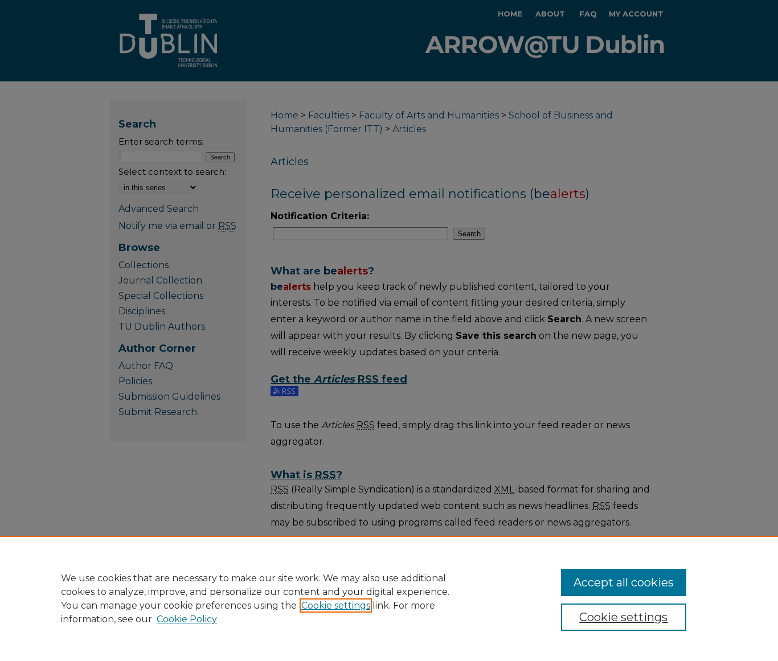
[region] (389, 598)
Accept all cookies (624, 582)
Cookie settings (335, 605)
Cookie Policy (187, 619)
